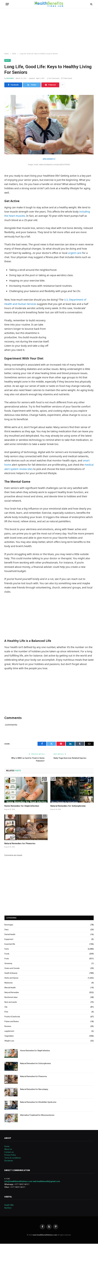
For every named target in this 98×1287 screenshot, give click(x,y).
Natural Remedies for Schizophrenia (67, 806)
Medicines (8, 983)
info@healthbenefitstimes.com (18, 1181)
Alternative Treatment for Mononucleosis (37, 1115)
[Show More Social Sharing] (62, 84)
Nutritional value (10, 997)
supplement (9, 1031)
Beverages (8, 925)
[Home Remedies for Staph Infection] (26, 790)
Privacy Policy (10, 1155)
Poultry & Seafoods (12, 1017)
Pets (6, 1012)
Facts (7, 60)
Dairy (6, 930)
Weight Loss (9, 1041)
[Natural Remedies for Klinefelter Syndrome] (11, 1105)
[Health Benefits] (49, 4)
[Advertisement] (49, 30)
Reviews (7, 1026)
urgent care (75, 253)
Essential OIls (9, 944)
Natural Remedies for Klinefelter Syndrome (38, 1102)
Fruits (6, 959)
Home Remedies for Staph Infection (21, 806)
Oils (5, 1007)
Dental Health (9, 934)
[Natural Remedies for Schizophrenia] (72, 790)
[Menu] (7, 4)
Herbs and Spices (11, 978)
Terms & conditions (12, 1158)
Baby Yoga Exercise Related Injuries (70, 758)
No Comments (54, 78)
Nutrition (7, 1208)
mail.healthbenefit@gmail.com (46, 1181)
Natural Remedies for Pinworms (19, 843)
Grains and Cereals (12, 968)
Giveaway (8, 963)
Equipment (8, 939)
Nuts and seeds (10, 1002)
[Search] (91, 4)
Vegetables (9, 1036)
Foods (6, 954)
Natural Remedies (11, 992)
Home (6, 1146)
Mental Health (10, 988)
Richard (10, 78)
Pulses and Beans (11, 1021)
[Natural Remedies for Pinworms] (26, 827)
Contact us (9, 1152)
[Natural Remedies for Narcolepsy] (11, 1092)
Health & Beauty (10, 973)
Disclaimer (8, 1160)
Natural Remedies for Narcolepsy (34, 1089)
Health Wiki (9, 1205)
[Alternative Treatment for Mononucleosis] (11, 1118)
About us (8, 1149)
